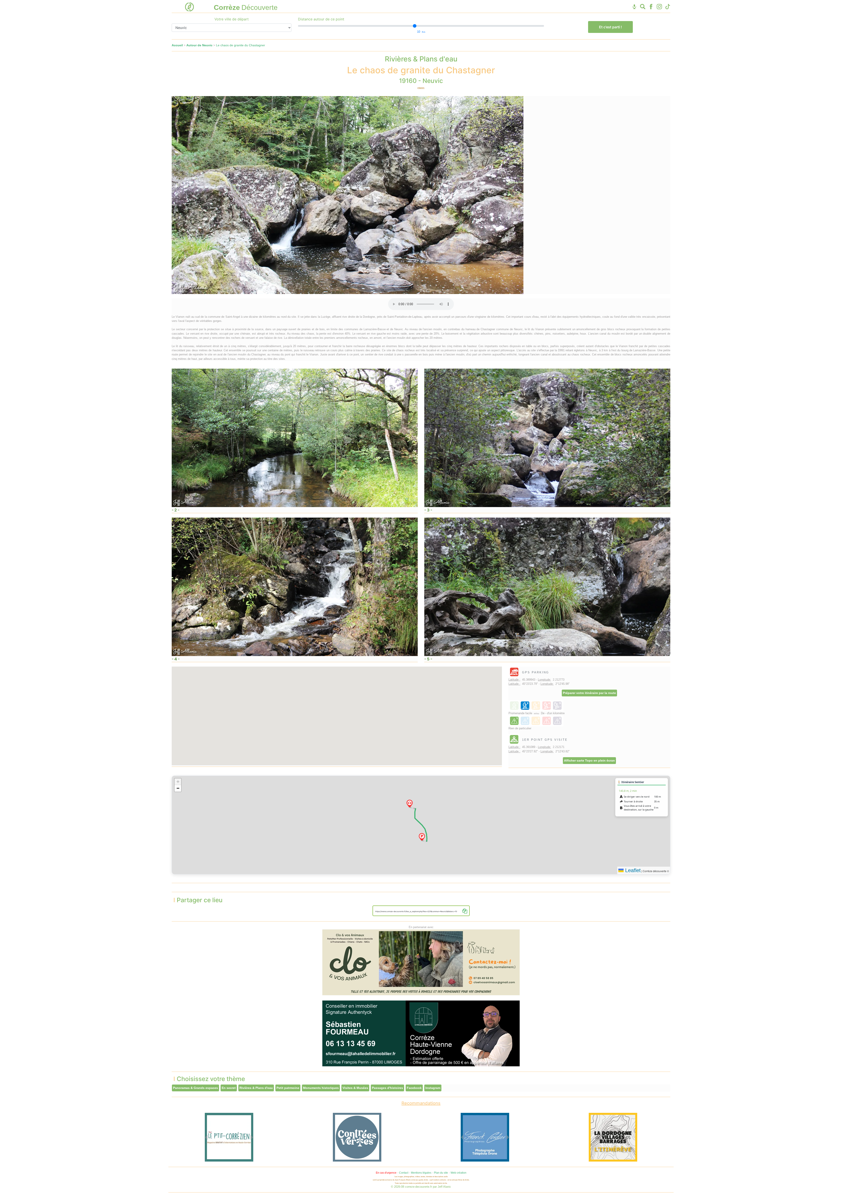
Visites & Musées (355, 1088)
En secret (229, 1088)
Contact (403, 1172)
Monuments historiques (321, 1088)
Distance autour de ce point (321, 19)
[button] (422, 837)
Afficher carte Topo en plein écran (589, 760)
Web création (458, 1172)
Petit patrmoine (288, 1088)
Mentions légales (421, 1172)
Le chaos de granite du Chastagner (240, 45)
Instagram (432, 1088)
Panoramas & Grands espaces (195, 1088)
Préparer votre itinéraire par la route (589, 693)
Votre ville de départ (231, 19)
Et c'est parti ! (610, 27)
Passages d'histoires (387, 1088)
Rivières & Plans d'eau (256, 1088)
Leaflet (632, 870)
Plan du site (441, 1172)
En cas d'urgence (386, 1172)
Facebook (414, 1088)
